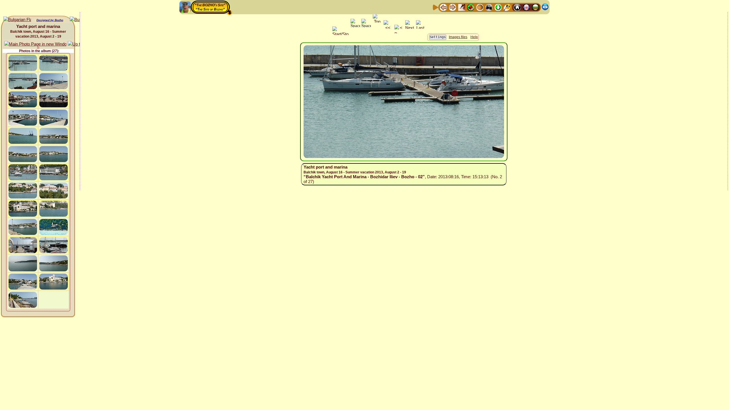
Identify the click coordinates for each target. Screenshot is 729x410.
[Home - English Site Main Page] (526, 7)
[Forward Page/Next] (452, 7)
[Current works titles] (479, 7)
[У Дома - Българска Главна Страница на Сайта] (535, 7)
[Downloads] (498, 7)
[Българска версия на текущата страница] (17, 19)
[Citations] (470, 7)
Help (474, 37)
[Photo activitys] (489, 7)
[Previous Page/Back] (443, 7)
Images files (458, 37)
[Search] (507, 7)
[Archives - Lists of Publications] (461, 7)
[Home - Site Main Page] (517, 7)
